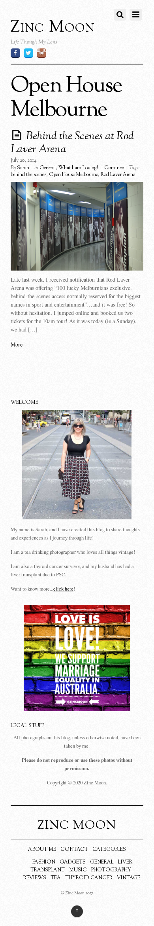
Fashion (43, 862)
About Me (42, 849)
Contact (74, 849)
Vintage (128, 878)
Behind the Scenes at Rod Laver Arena (72, 143)
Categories (109, 849)
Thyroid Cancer (89, 878)
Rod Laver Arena (118, 174)
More (17, 344)
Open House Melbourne (73, 174)
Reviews (34, 878)
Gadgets (73, 862)
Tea (56, 878)
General (47, 168)
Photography (111, 870)
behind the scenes (28, 174)
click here (63, 588)
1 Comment (113, 168)
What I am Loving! (78, 168)
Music (78, 870)
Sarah (23, 168)
